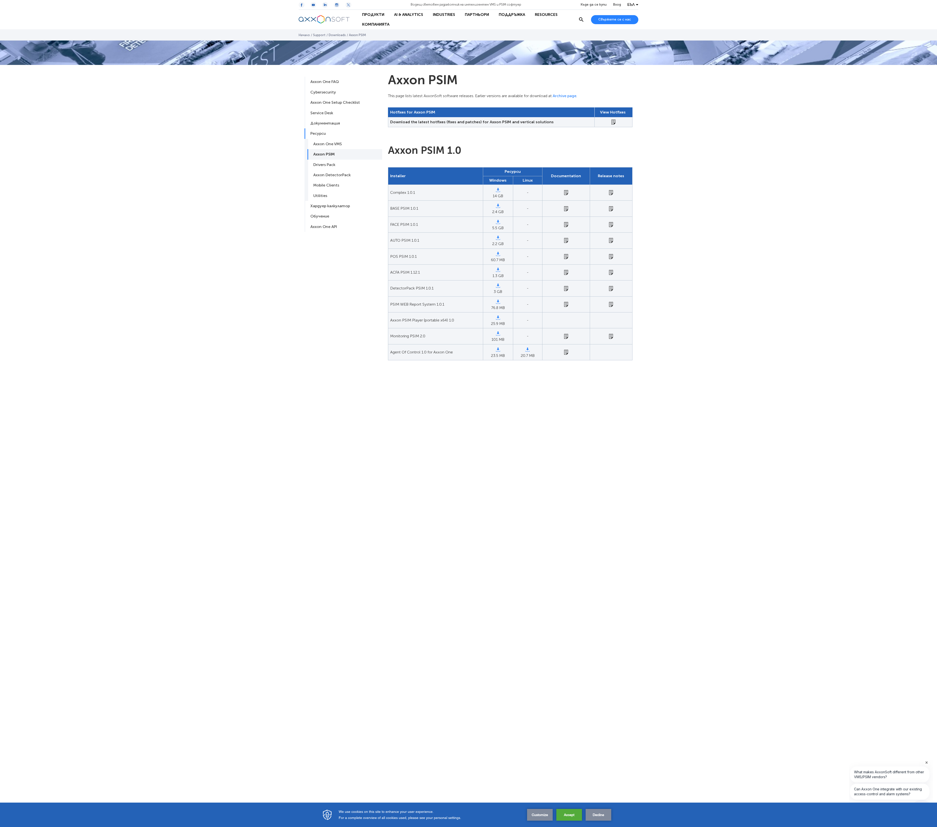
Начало (304, 35)
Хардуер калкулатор (330, 206)
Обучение (319, 216)
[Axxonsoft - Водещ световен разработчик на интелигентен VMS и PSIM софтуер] (328, 19)
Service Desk (321, 113)
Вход (617, 5)
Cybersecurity (323, 92)
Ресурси (318, 133)
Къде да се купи (594, 5)
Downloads (337, 35)
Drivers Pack (324, 164)
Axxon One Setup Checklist (335, 102)
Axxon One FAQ (324, 81)
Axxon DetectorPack (332, 175)
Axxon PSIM (324, 154)
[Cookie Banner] (468, 815)
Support (319, 35)
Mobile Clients (326, 185)
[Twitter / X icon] (348, 5)
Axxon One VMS (327, 144)
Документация (325, 123)
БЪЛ (631, 4)
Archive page (564, 95)
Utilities (320, 195)
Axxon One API (323, 226)
